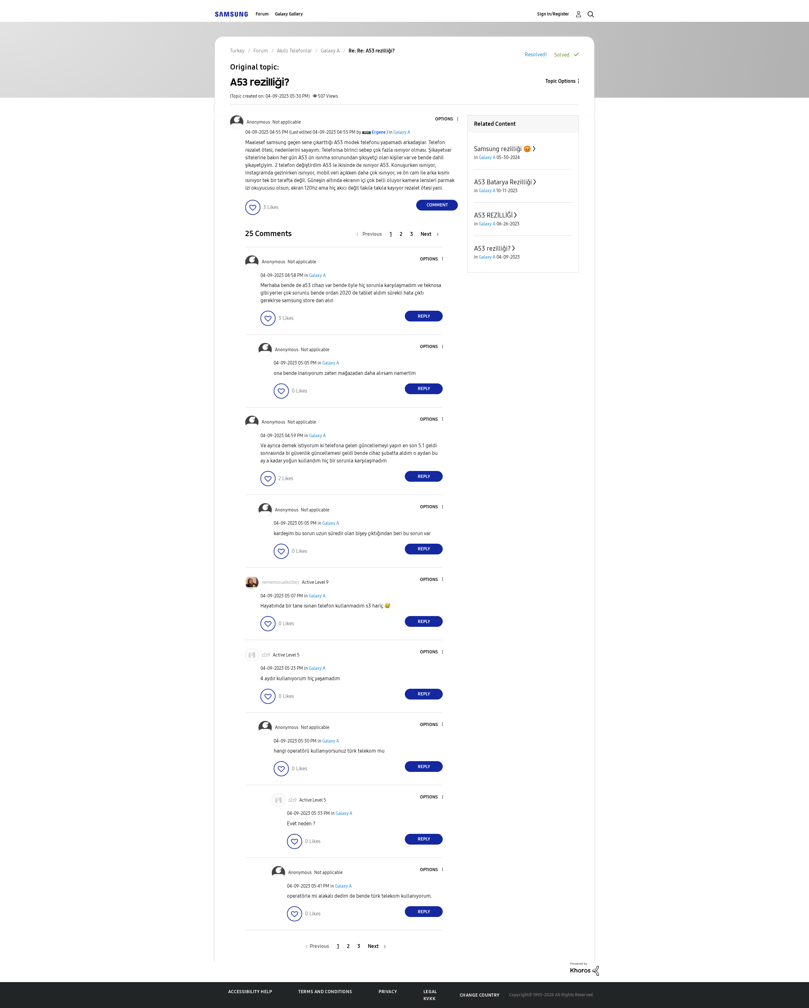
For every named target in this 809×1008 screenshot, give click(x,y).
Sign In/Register (553, 14)
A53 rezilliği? (492, 248)
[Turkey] (231, 14)
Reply (424, 316)
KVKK (429, 998)
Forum (262, 14)
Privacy (388, 991)
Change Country (480, 995)
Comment (437, 205)
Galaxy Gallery (289, 14)
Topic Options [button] (560, 81)
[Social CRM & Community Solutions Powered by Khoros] (584, 969)
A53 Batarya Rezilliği (503, 182)
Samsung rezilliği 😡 (502, 149)
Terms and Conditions (325, 991)
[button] (447, 119)
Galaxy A (401, 132)
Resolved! (536, 55)
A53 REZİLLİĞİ (493, 215)
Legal (430, 991)
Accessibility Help (250, 991)
